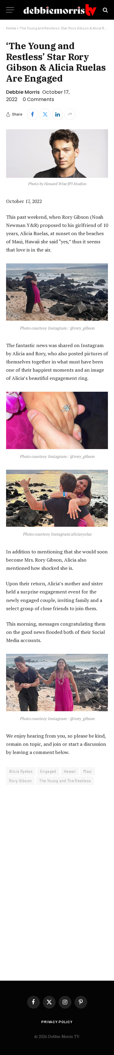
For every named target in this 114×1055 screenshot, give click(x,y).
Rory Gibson (20, 780)
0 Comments (38, 99)
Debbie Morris (23, 92)
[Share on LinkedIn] (57, 114)
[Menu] (10, 10)
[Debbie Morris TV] (60, 10)
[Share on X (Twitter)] (45, 114)
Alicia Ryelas (21, 771)
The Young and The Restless (65, 780)
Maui (87, 771)
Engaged (48, 771)
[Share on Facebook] (32, 114)
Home (11, 28)
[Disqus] (57, 879)
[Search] (105, 10)
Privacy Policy (57, 1021)
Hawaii (70, 771)
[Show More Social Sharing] (69, 114)
